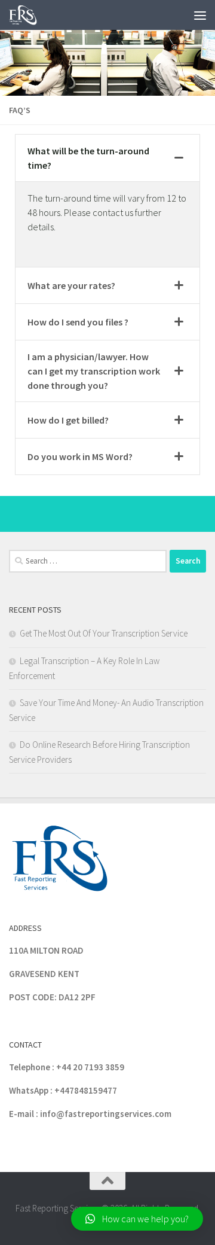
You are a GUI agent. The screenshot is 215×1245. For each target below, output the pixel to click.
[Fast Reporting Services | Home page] (27, 15)
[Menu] (200, 15)
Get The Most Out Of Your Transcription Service (104, 633)
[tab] (107, 158)
